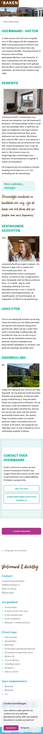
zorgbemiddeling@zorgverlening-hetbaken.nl (22, 498)
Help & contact (11, 671)
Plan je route (7, 592)
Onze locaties (11, 637)
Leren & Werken (12, 660)
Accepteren (11, 728)
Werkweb (9, 686)
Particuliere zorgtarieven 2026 (19, 652)
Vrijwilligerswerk (12, 664)
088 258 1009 (21, 488)
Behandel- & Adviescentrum (17, 622)
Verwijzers (9, 668)
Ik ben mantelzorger (14, 615)
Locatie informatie (21, 531)
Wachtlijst (9, 645)
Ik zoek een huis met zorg (16, 611)
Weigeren (25, 727)
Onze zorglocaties (11, 21)
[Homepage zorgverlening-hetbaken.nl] (9, 3)
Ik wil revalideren (12, 618)
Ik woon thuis (11, 607)
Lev (6, 694)
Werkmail (9, 690)
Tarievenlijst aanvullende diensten (20, 648)
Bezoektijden (10, 641)
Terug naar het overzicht (15, 550)
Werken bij (9, 656)
